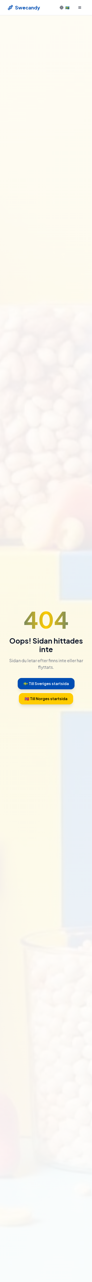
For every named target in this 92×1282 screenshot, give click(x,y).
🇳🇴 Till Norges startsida (46, 698)
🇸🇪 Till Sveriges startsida (46, 683)
